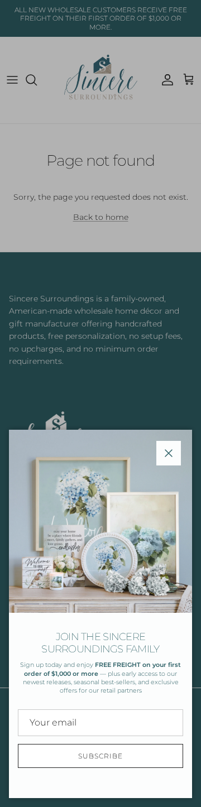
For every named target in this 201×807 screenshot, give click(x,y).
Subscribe (100, 756)
